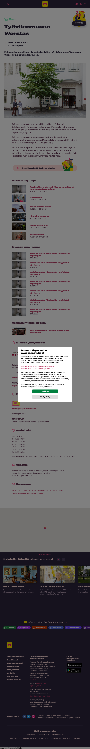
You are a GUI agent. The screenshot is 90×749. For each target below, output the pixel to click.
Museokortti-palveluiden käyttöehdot (37, 368)
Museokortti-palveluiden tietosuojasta (37, 366)
